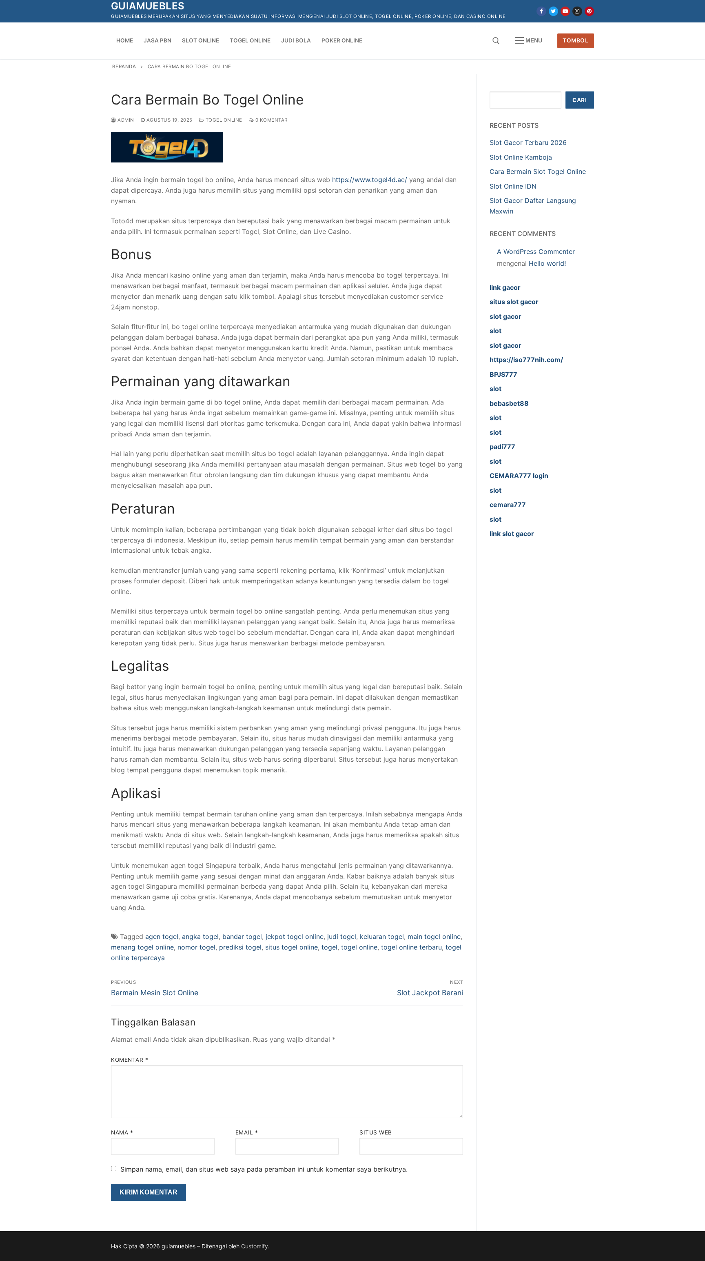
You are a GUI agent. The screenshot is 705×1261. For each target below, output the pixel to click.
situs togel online (291, 947)
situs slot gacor (514, 302)
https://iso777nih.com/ (526, 360)
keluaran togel (382, 936)
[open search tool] (496, 40)
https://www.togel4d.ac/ (369, 180)
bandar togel (242, 936)
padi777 (502, 447)
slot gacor (505, 316)
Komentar (129, 1059)
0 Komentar (271, 120)
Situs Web (375, 1132)
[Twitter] (553, 11)
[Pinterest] (589, 11)
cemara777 (508, 504)
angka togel (200, 936)
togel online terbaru (411, 947)
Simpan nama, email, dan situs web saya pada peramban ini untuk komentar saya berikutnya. (264, 1169)
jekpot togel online (295, 936)
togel (329, 947)
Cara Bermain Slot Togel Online (538, 171)
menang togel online (142, 947)
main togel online (434, 936)
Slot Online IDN (513, 186)
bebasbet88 (509, 403)
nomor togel (196, 947)
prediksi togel (240, 947)
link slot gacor (512, 533)
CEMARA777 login (519, 475)
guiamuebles (147, 6)
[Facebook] (541, 11)
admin (125, 120)
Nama (122, 1132)
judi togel (341, 936)
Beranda (124, 66)
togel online (359, 947)
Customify (254, 1246)
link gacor (505, 287)
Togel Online (223, 120)
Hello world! (547, 263)
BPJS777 (503, 374)
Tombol (575, 40)
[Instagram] (577, 11)
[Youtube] (565, 11)
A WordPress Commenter (536, 251)
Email (246, 1132)
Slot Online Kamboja (521, 157)
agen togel (161, 936)
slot (495, 331)
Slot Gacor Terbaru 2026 (528, 142)
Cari (579, 100)
